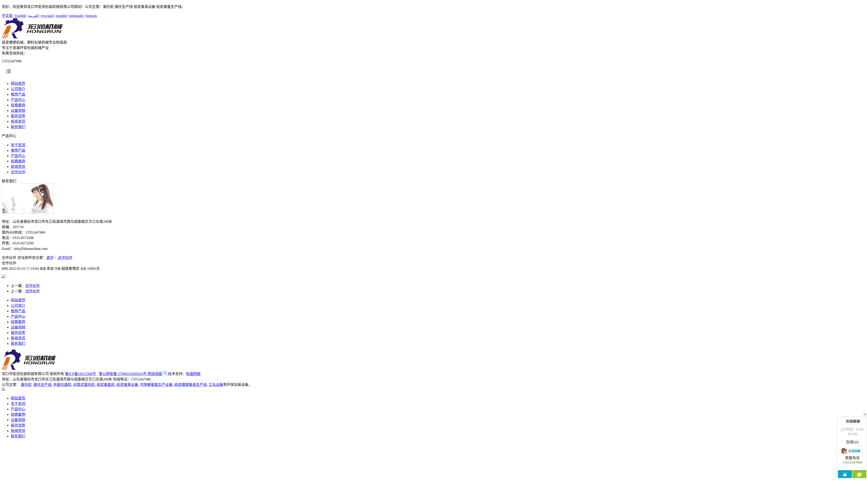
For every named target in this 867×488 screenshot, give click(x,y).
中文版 (7, 16)
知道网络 (193, 374)
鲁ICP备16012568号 (80, 374)
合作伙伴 (18, 172)
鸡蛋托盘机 (62, 385)
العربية (33, 16)
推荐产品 (18, 94)
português (76, 16)
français (91, 16)
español (61, 16)
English (20, 16)
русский (47, 16)
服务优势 (18, 116)
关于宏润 (18, 145)
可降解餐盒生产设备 (156, 385)
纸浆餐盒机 (106, 385)
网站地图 (155, 374)
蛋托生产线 (42, 385)
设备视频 (18, 111)
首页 (49, 258)
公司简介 (18, 89)
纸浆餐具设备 (127, 385)
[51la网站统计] (165, 374)
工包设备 (216, 385)
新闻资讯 (18, 121)
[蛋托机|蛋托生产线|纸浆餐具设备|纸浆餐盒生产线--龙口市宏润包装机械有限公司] (32, 37)
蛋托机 (26, 385)
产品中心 (18, 100)
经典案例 (18, 105)
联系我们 (18, 127)
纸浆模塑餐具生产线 (190, 385)
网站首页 (18, 83)
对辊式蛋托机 (84, 385)
